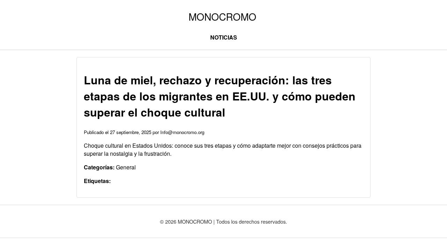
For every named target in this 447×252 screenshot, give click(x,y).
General (126, 167)
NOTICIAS (223, 37)
